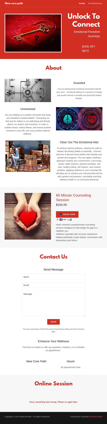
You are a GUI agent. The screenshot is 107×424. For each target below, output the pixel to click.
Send (53, 322)
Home (82, 3)
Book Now (69, 214)
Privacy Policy (64, 329)
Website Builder (95, 417)
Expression (95, 3)
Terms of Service (78, 329)
